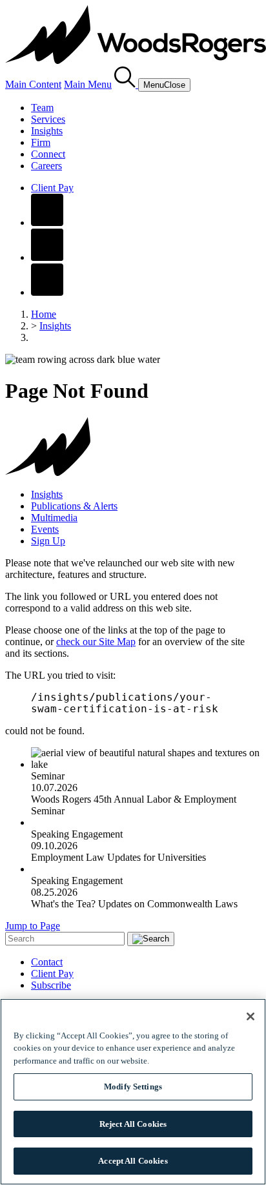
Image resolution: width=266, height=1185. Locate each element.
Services (48, 119)
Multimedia (54, 517)
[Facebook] (47, 222)
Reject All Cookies (133, 1124)
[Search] (126, 84)
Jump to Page (32, 925)
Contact (47, 961)
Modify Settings (133, 1086)
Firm (40, 142)
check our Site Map (96, 641)
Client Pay (52, 187)
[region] (133, 1091)
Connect (48, 154)
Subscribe (51, 985)
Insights (47, 130)
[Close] (250, 1016)
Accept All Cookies (132, 1161)
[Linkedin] (47, 257)
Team (42, 107)
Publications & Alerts (74, 505)
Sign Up (48, 540)
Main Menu (88, 84)
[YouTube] (47, 292)
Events (45, 529)
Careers (46, 165)
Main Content (33, 84)
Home (43, 314)
